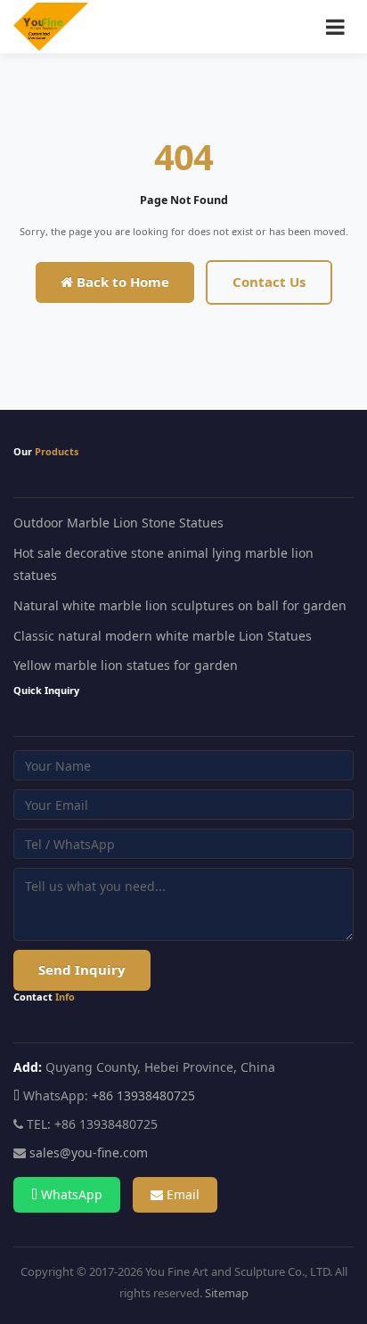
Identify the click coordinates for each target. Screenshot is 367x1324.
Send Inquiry (82, 969)
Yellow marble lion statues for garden (125, 665)
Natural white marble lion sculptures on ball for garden (180, 605)
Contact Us (269, 281)
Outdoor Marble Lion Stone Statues (118, 522)
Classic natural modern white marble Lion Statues (162, 635)
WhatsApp (69, 1194)
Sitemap (227, 1293)
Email (181, 1194)
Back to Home (121, 281)
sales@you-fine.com (88, 1152)
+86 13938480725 (143, 1095)
